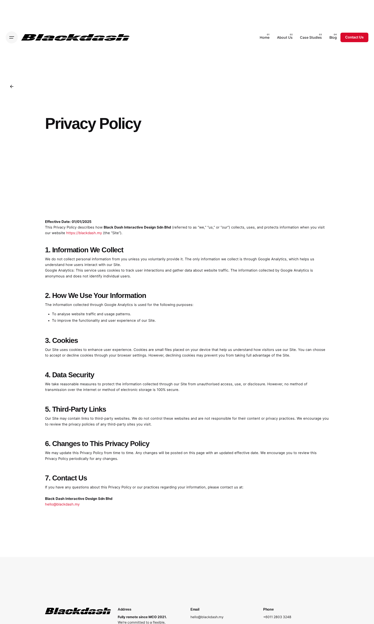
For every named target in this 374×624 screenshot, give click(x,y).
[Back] (12, 86)
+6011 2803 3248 (277, 617)
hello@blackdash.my (62, 504)
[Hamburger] (12, 37)
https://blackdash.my (84, 233)
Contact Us (354, 37)
